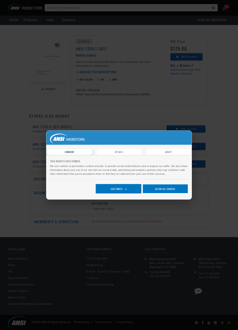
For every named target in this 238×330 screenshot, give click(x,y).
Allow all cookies (165, 188)
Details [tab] (119, 152)
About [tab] (168, 152)
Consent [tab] (69, 152)
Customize (117, 188)
